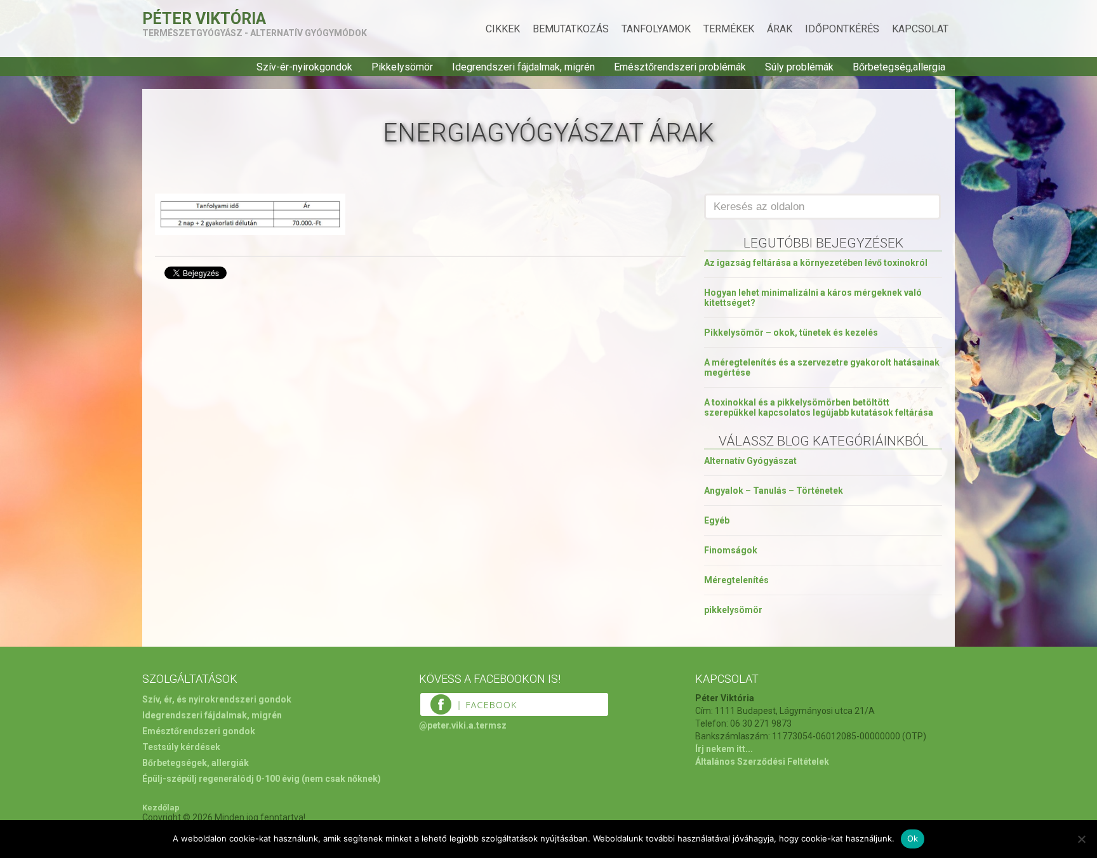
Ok (913, 838)
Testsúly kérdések (181, 747)
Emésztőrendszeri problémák (680, 67)
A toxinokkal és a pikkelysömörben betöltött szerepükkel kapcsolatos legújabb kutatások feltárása (818, 407)
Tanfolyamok (656, 29)
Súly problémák (799, 67)
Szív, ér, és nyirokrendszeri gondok (216, 699)
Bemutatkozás (571, 29)
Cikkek (503, 29)
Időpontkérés (842, 29)
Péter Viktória (204, 19)
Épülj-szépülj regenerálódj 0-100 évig (221, 779)
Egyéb (716, 520)
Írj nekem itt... (724, 749)
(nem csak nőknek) (341, 779)
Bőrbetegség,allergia (899, 67)
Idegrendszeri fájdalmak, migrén (523, 67)
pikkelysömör (733, 610)
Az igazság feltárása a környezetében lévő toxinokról (815, 263)
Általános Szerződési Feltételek (762, 761)
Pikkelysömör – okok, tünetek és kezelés (791, 332)
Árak (779, 29)
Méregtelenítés (736, 580)
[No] (1081, 839)
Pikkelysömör (402, 67)
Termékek (728, 29)
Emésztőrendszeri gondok (198, 731)
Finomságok (730, 550)
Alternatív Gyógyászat (750, 461)
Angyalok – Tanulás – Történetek (773, 490)
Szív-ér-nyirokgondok (304, 67)
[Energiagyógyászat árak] (250, 231)
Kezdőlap (161, 807)
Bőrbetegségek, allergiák (195, 763)
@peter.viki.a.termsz (463, 725)
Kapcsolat (920, 29)
